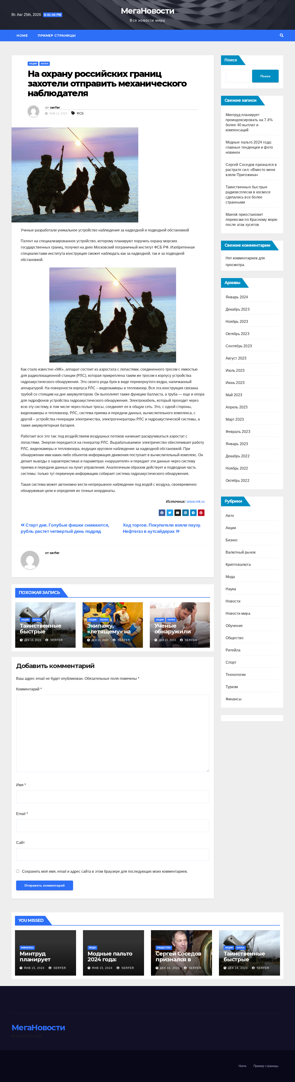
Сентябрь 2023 (239, 346)
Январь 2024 (237, 297)
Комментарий (29, 689)
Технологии (236, 675)
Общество (235, 638)
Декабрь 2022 (238, 456)
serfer (55, 107)
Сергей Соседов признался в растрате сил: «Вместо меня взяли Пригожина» (251, 170)
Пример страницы (57, 35)
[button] (281, 35)
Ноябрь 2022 (237, 468)
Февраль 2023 (238, 432)
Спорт (231, 662)
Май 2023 (234, 395)
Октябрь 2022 (237, 481)
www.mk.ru (196, 502)
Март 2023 (235, 419)
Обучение (234, 626)
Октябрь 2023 (237, 334)
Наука (44, 63)
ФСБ (80, 113)
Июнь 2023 (235, 383)
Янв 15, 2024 (34, 968)
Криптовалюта (238, 564)
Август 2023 (236, 358)
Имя (21, 785)
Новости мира (238, 613)
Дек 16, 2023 (170, 968)
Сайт (20, 843)
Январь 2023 (237, 444)
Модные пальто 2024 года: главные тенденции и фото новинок (249, 147)
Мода (230, 577)
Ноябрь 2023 (237, 322)
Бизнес (232, 540)
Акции (33, 63)
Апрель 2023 (237, 407)
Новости (233, 601)
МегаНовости (147, 11)
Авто (230, 516)
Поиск (230, 60)
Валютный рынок (241, 552)
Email (22, 814)
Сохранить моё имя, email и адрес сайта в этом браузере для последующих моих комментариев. (105, 871)
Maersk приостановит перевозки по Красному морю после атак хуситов (251, 220)
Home (22, 35)
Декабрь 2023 (238, 309)
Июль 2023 (235, 370)
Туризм (232, 687)
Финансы (234, 699)
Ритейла (233, 650)
